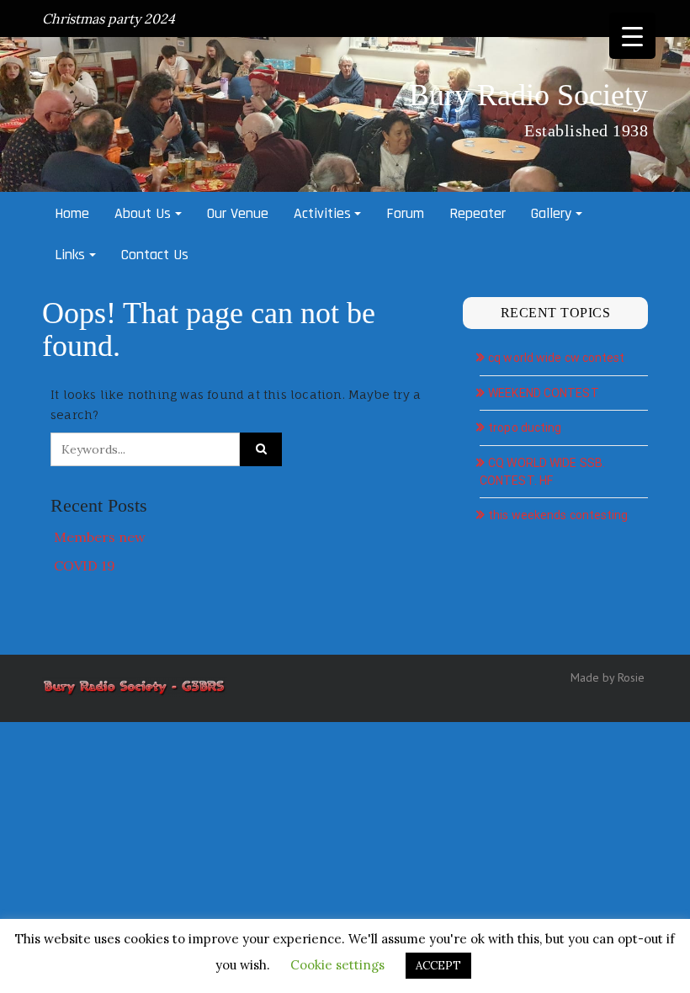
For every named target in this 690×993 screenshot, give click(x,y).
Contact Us (154, 254)
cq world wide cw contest (556, 357)
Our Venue (237, 213)
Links (70, 254)
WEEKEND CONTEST (543, 393)
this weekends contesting (558, 515)
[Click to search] (261, 449)
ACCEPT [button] (438, 965)
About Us (142, 213)
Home (72, 213)
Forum (405, 213)
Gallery (551, 213)
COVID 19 (84, 565)
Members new (100, 536)
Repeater (477, 213)
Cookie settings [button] (337, 965)
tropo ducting (524, 427)
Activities (322, 213)
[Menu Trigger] (632, 36)
